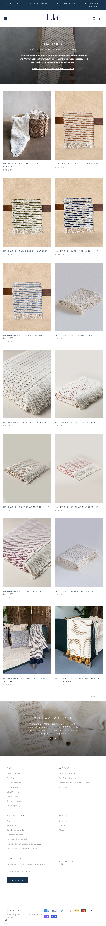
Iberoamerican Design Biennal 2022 (24, 844)
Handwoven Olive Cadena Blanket (25, 251)
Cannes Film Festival (17, 839)
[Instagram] (72, 861)
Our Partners (13, 787)
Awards (10, 821)
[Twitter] (66, 861)
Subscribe (17, 880)
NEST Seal (63, 787)
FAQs (61, 830)
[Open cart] (100, 18)
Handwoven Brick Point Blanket (76, 423)
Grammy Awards (15, 834)
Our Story (11, 778)
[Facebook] (59, 861)
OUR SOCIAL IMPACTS (66, 3)
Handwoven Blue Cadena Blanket (76, 251)
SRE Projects (13, 792)
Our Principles (14, 782)
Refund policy (13, 805)
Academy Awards (15, 830)
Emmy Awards (14, 825)
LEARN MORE (53, 738)
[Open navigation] (5, 18)
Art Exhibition (13, 796)
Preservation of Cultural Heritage (74, 782)
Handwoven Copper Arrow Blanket (26, 507)
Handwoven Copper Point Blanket (25, 423)
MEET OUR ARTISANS (40, 3)
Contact (62, 825)
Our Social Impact (67, 778)
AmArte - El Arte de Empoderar (22, 848)
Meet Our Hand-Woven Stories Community (53, 68)
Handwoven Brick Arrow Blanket (76, 507)
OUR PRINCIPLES (14, 3)
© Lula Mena (14, 911)
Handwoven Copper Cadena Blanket (78, 164)
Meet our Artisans (67, 773)
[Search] (94, 18)
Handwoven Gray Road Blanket (75, 591)
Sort (94, 697)
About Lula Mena (15, 773)
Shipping (63, 821)
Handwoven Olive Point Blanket (75, 335)
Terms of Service (15, 801)
